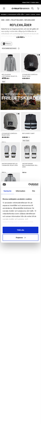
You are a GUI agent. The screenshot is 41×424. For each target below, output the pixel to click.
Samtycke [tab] (7, 191)
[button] (4, 8)
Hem (2, 20)
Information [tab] (20, 191)
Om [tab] (33, 191)
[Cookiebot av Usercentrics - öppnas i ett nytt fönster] (28, 184)
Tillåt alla (20, 230)
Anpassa (19, 237)
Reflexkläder (29, 20)
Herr (7, 20)
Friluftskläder (17, 20)
